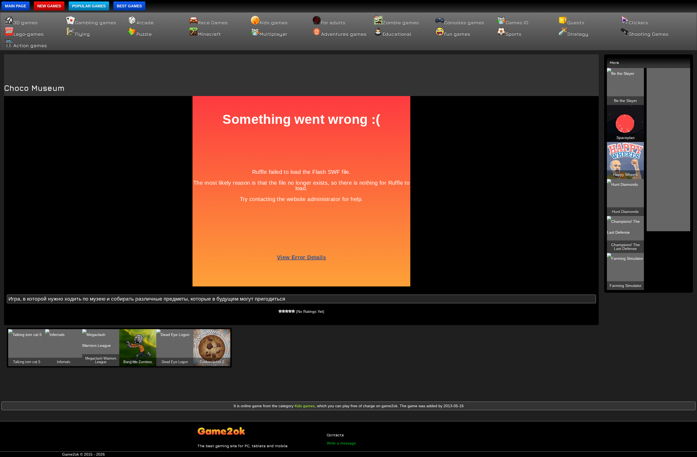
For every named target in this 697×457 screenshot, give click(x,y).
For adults (333, 23)
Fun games (457, 34)
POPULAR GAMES (89, 6)
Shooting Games (648, 34)
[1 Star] (280, 311)
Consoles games (464, 23)
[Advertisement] (301, 66)
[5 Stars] (293, 311)
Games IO (517, 23)
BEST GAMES (129, 6)
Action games (30, 45)
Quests (575, 23)
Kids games (273, 23)
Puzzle (144, 34)
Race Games (213, 23)
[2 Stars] (283, 311)
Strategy (577, 34)
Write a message (341, 443)
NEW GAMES (49, 6)
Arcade (145, 23)
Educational (397, 34)
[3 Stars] (286, 311)
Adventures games (343, 34)
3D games (25, 23)
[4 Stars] (290, 311)
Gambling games (95, 23)
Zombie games (401, 23)
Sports (513, 34)
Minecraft (209, 34)
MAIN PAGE (15, 6)
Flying (82, 34)
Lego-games (28, 34)
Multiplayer (273, 34)
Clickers (638, 23)
